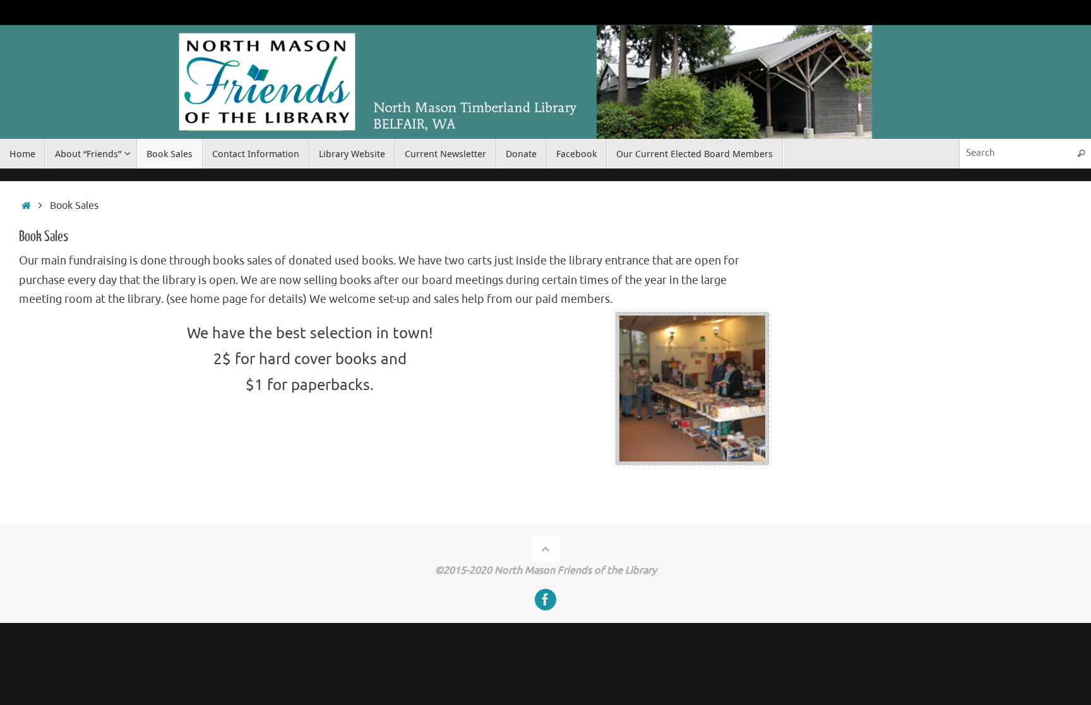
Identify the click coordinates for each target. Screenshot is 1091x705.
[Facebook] (545, 599)
